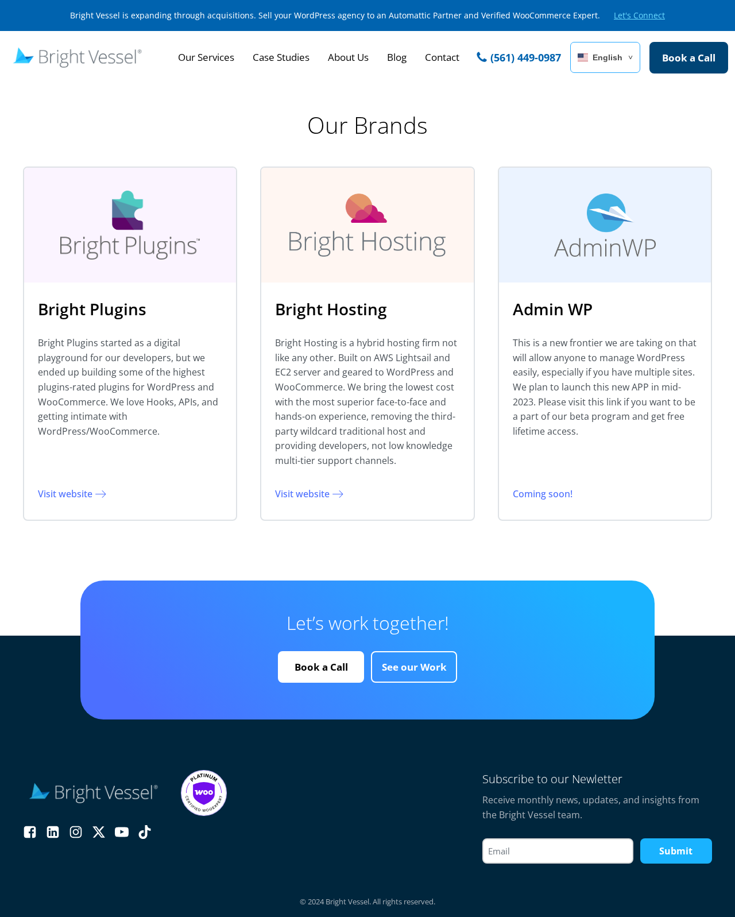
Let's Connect (639, 15)
